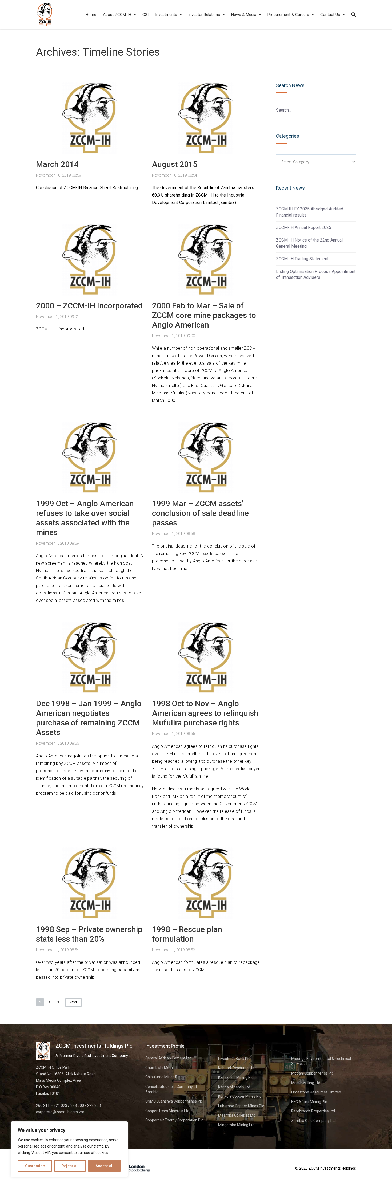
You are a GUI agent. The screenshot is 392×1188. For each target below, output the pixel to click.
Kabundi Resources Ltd (237, 1068)
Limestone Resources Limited (316, 1092)
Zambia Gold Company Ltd (313, 1120)
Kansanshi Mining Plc (235, 1077)
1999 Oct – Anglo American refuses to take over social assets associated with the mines (85, 518)
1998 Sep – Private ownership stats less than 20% (89, 934)
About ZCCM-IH (117, 14)
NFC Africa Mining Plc (309, 1102)
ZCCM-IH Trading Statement (302, 258)
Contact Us (330, 14)
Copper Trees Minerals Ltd (167, 1111)
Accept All (104, 1166)
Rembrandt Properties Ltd (313, 1111)
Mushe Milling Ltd (305, 1083)
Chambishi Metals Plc (163, 1067)
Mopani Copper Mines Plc (312, 1073)
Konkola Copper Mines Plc (239, 1096)
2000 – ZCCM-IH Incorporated (89, 305)
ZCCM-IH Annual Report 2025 (303, 227)
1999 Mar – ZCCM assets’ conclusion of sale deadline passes (200, 513)
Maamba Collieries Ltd (236, 1115)
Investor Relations (204, 14)
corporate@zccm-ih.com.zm (60, 1112)
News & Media (243, 14)
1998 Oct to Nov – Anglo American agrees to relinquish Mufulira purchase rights (205, 713)
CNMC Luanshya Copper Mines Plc (174, 1101)
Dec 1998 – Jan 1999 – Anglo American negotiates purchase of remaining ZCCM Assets (89, 718)
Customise (35, 1166)
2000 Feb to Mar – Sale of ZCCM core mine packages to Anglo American (204, 315)
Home (91, 14)
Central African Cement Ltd (168, 1058)
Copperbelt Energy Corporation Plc (174, 1120)
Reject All (70, 1166)
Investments (166, 14)
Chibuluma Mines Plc (162, 1077)
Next (73, 1002)
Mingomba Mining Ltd (236, 1125)
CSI (145, 14)
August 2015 (175, 164)
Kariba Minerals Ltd (234, 1087)
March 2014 (57, 164)
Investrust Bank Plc (234, 1058)
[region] (69, 1149)
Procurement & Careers (288, 14)
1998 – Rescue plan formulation (187, 934)
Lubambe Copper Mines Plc (241, 1106)
